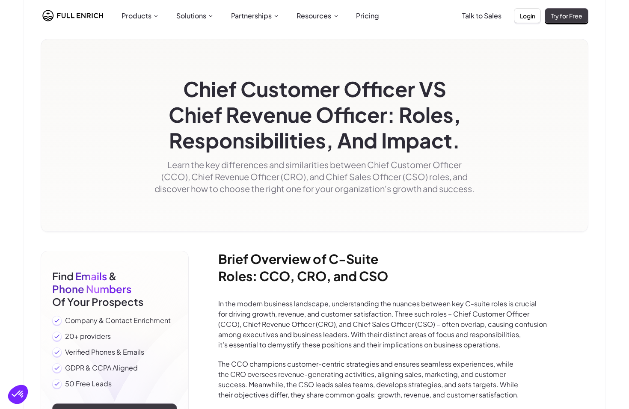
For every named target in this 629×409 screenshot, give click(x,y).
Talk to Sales (481, 15)
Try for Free (566, 16)
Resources (314, 15)
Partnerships (251, 15)
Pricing (367, 15)
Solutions (191, 15)
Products (136, 15)
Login (527, 16)
